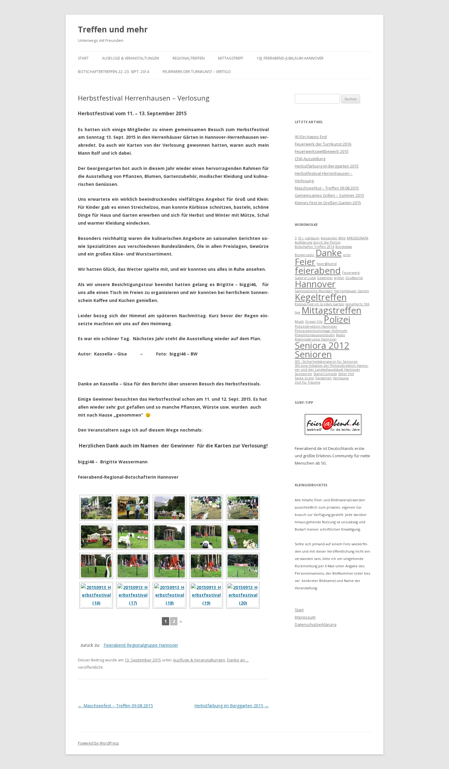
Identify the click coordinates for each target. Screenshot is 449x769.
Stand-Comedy (325, 374)
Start (83, 58)
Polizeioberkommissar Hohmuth (321, 331)
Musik (299, 321)
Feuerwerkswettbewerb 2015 (322, 151)
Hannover (315, 284)
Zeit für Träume (307, 382)
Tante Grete (304, 378)
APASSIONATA (357, 238)
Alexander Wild (333, 238)
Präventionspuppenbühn (315, 335)
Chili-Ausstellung (310, 158)
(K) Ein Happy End (311, 136)
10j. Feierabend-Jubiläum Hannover (290, 58)
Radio (340, 335)
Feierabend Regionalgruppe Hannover (141, 645)
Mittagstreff (230, 58)
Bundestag (343, 247)
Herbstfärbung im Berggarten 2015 (231, 705)
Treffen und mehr (113, 29)
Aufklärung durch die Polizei (318, 242)
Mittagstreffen (331, 310)
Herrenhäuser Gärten (351, 291)
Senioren (313, 354)
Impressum (305, 617)
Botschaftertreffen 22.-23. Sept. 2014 (113, 71)
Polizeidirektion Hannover (316, 326)
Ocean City (314, 321)
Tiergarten (323, 378)
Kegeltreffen (321, 297)
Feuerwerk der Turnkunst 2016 (323, 144)
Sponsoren (303, 374)
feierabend (318, 270)
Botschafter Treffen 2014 (314, 247)
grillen (339, 278)
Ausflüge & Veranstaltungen (130, 58)
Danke (329, 253)
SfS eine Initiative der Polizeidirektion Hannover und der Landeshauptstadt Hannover (331, 367)
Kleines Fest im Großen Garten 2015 (328, 202)
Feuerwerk (351, 272)
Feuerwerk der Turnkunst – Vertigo (196, 71)
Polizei (337, 319)
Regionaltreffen (189, 58)
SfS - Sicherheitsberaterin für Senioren (326, 361)
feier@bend (327, 264)
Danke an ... (238, 660)
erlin (347, 255)
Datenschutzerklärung (315, 624)
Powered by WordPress (98, 743)
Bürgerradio (304, 255)
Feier (305, 262)
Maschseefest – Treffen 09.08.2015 (115, 705)
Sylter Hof (346, 374)
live (297, 312)
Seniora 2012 (322, 345)
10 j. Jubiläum (308, 238)
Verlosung (341, 378)
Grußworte (354, 278)
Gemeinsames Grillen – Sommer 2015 (329, 195)
